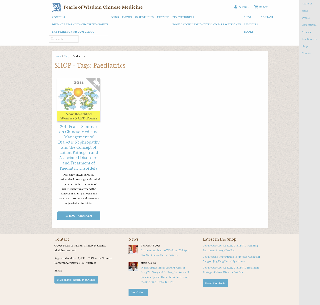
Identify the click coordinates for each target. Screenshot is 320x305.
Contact (306, 53)
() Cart (263, 6)
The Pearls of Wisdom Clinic (73, 31)
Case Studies (309, 24)
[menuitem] (78, 24)
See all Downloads (215, 282)
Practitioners (309, 39)
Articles (306, 32)
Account (243, 6)
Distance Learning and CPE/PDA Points (80, 24)
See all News (138, 292)
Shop (305, 46)
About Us (307, 3)
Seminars (251, 24)
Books (248, 31)
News (305, 10)
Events (306, 17)
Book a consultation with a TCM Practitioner (206, 24)
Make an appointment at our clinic (76, 279)
